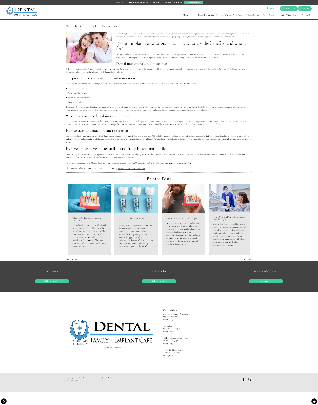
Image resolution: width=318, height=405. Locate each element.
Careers (296, 15)
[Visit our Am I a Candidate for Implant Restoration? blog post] (136, 198)
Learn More (194, 2)
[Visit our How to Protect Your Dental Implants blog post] (183, 198)
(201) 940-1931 (168, 343)
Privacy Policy (70, 380)
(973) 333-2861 (168, 355)
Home (185, 15)
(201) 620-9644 (154, 163)
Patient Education (270, 15)
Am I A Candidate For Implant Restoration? (132, 219)
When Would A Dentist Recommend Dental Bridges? (229, 218)
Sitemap (78, 380)
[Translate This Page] (314, 401)
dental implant (123, 34)
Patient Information (206, 15)
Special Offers (285, 15)
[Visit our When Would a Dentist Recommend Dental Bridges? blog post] (229, 198)
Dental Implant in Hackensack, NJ (131, 168)
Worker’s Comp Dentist (234, 15)
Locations (272, 8)
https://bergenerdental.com (96, 163)
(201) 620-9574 (168, 319)
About (193, 15)
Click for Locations (52, 281)
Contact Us (306, 15)
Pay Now (306, 8)
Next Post (247, 259)
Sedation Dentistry (253, 15)
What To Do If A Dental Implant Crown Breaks (86, 219)
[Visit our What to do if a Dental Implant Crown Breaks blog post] (89, 198)
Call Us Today (290, 8)
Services (219, 15)
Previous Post (72, 259)
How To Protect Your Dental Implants (182, 218)
